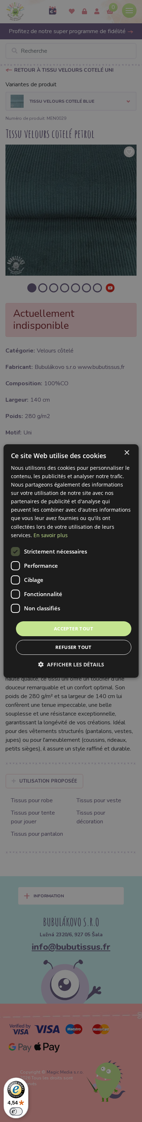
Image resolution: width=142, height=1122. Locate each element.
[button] (71, 664)
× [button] (126, 453)
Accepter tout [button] (73, 628)
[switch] (16, 1111)
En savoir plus (50, 535)
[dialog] (71, 561)
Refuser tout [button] (73, 647)
